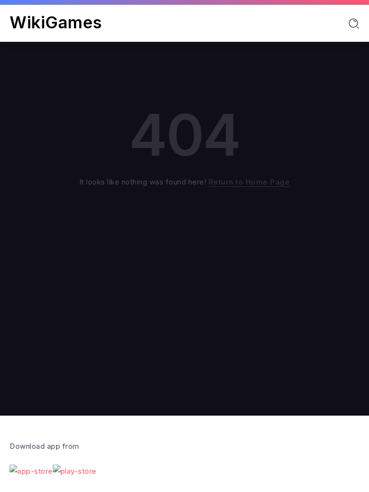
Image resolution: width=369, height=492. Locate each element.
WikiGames (56, 22)
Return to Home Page (249, 181)
